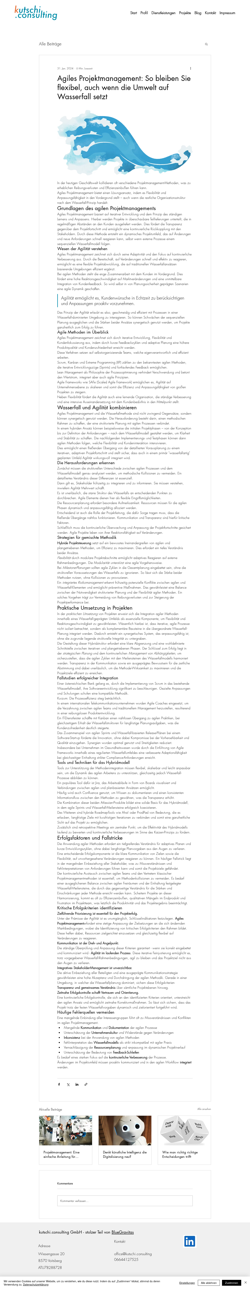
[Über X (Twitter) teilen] (68, 1084)
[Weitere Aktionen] (190, 68)
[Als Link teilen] (86, 1084)
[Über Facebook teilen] (59, 1084)
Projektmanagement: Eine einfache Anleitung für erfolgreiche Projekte (61, 1154)
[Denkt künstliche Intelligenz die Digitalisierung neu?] (125, 1130)
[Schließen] (245, 1282)
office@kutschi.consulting (133, 1253)
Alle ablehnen (209, 1283)
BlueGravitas (123, 1232)
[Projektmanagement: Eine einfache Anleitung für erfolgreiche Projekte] (65, 1130)
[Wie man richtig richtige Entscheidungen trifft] (184, 1130)
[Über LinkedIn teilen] (77, 1084)
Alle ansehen (204, 1109)
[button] (206, 43)
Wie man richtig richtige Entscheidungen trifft (180, 1154)
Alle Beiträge (50, 44)
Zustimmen (231, 1283)
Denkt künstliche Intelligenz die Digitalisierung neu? (125, 1154)
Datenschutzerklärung (35, 1284)
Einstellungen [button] (187, 1283)
